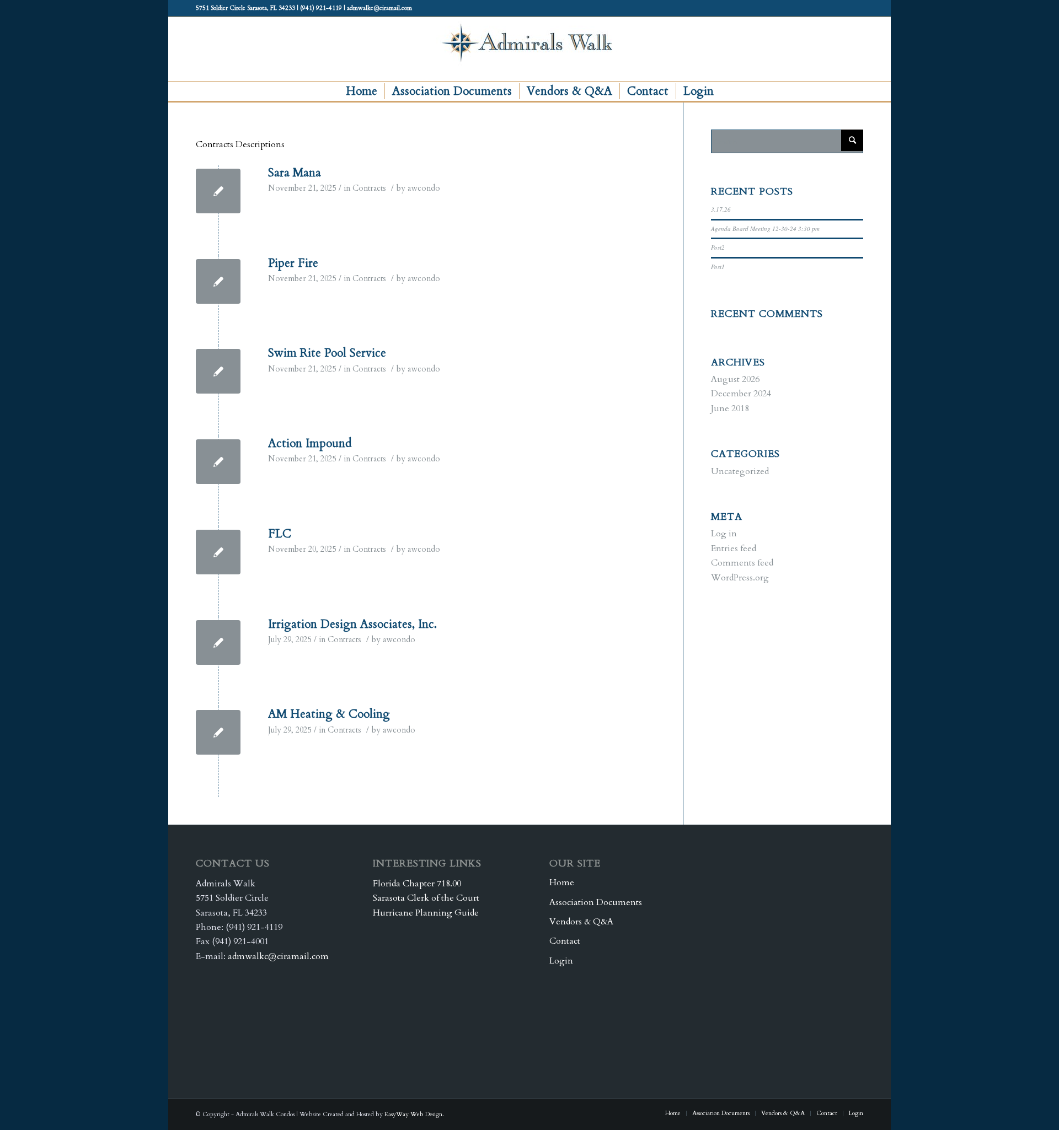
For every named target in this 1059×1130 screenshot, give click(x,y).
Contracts (369, 188)
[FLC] (218, 552)
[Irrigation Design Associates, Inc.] (218, 642)
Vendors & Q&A (581, 922)
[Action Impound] (218, 461)
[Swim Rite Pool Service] (218, 371)
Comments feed (742, 563)
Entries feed (733, 548)
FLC (279, 534)
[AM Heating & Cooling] (218, 732)
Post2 (718, 247)
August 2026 (735, 379)
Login (561, 961)
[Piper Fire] (218, 281)
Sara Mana (294, 173)
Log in (724, 534)
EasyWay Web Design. (414, 1114)
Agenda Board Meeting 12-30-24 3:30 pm (765, 228)
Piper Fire (293, 263)
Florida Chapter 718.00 (417, 884)
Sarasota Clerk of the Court (426, 898)
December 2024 (741, 394)
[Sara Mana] (218, 191)
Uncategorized (740, 471)
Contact (564, 941)
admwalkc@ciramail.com (278, 956)
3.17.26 (721, 209)
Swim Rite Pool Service (327, 353)
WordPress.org (740, 578)
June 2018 (730, 408)
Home (561, 882)
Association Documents (595, 902)
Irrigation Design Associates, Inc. (352, 624)
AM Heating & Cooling (329, 714)
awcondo (424, 188)
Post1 (718, 266)
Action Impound (310, 443)
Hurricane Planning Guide (426, 913)
